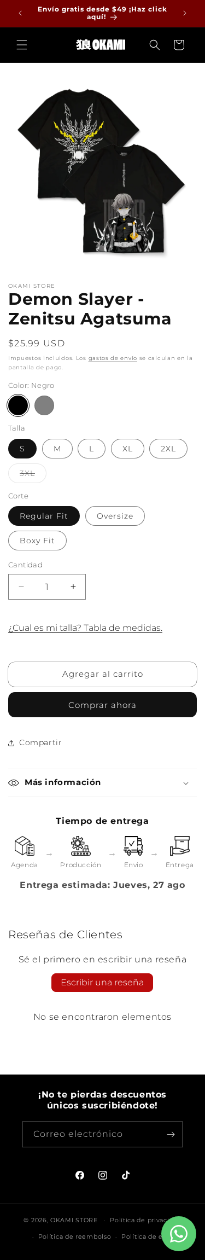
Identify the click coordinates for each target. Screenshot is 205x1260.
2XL (168, 449)
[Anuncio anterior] (20, 13)
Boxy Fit (37, 540)
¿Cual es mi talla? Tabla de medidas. (85, 628)
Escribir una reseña (102, 982)
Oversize (115, 516)
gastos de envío (113, 358)
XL (127, 449)
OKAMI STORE (74, 1220)
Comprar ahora (102, 705)
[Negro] (18, 405)
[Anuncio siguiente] (185, 13)
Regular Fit (44, 516)
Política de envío (149, 1236)
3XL (33, 475)
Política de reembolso (75, 1236)
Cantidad (25, 564)
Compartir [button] (40, 742)
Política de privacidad (145, 1220)
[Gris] (44, 405)
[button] (22, 45)
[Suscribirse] (171, 1134)
